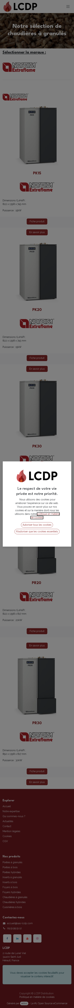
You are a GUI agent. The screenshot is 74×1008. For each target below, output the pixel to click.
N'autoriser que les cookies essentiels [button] (37, 531)
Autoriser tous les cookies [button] (37, 524)
